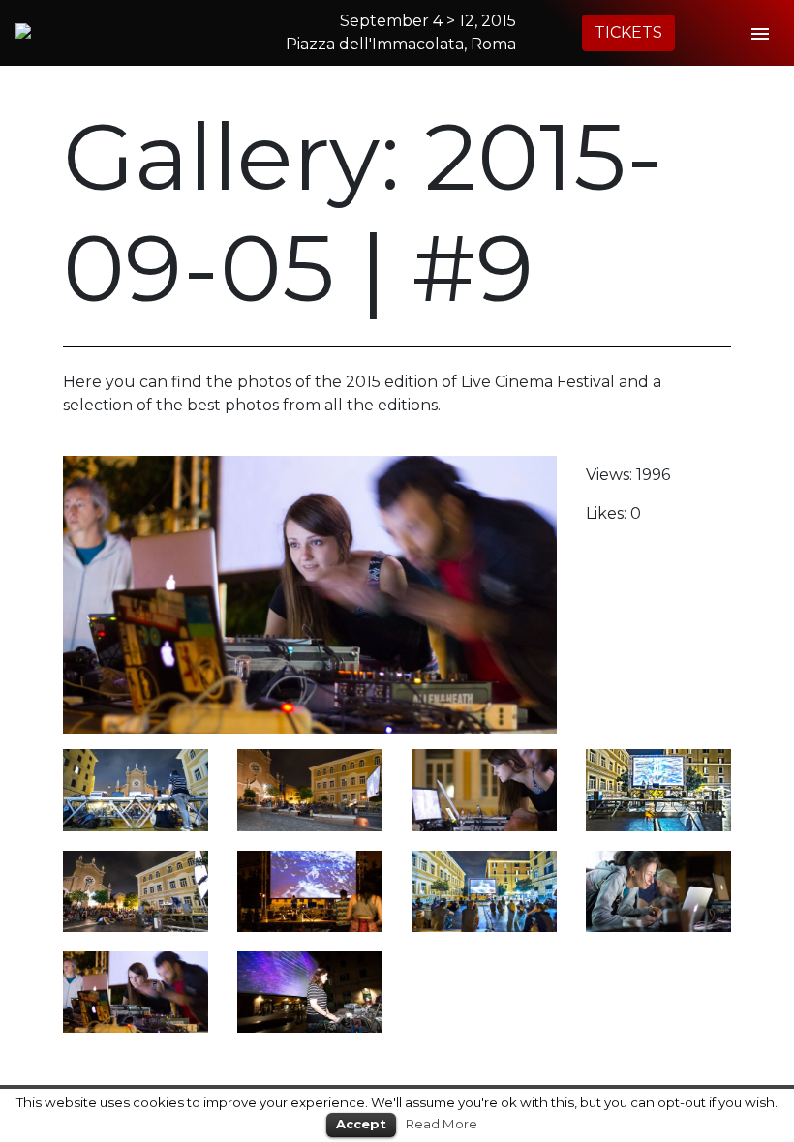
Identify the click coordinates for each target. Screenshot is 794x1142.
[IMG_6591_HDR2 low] (658, 789)
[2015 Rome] (107, 31)
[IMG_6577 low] (309, 890)
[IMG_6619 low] (135, 789)
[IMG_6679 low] (135, 990)
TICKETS (628, 32)
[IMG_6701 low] (135, 890)
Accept (361, 1123)
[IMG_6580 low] (309, 789)
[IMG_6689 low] (484, 789)
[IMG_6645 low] (658, 890)
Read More (441, 1123)
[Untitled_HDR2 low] (484, 890)
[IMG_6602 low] (309, 990)
